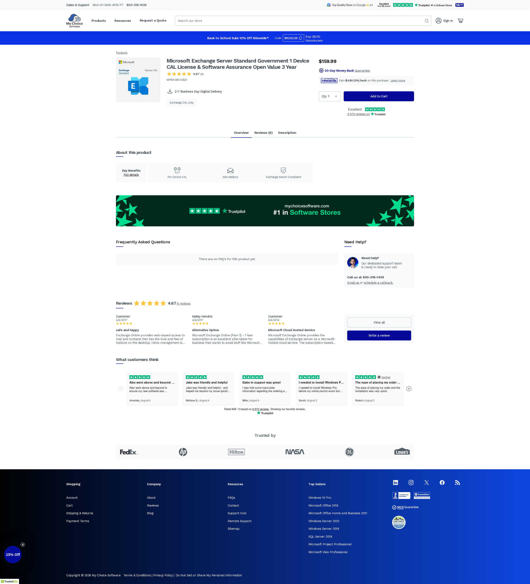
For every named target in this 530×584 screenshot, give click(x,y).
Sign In (448, 21)
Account (72, 498)
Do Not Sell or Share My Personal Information (209, 575)
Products (121, 52)
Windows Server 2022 (323, 521)
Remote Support (240, 521)
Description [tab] (287, 133)
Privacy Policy (163, 575)
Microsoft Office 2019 (323, 505)
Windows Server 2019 (323, 529)
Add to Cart (379, 96)
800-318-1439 (136, 5)
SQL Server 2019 (320, 536)
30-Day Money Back (347, 70)
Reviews (153, 505)
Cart (69, 505)
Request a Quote (153, 20)
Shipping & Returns (79, 513)
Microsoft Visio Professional (328, 552)
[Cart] (460, 20)
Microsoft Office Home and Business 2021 (337, 513)
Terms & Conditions (137, 575)
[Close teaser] (23, 545)
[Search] (426, 21)
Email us (353, 283)
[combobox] (303, 21)
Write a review (379, 335)
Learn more (397, 80)
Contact (233, 505)
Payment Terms (77, 521)
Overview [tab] (241, 133)
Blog (150, 513)
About (151, 498)
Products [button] (99, 21)
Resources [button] (122, 21)
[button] (13, 554)
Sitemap (234, 529)
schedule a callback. (378, 283)
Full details (131, 175)
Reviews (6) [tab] (263, 133)
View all (379, 322)
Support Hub (237, 513)
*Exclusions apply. (314, 40)
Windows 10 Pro (319, 498)
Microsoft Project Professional (330, 544)
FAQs (231, 498)
